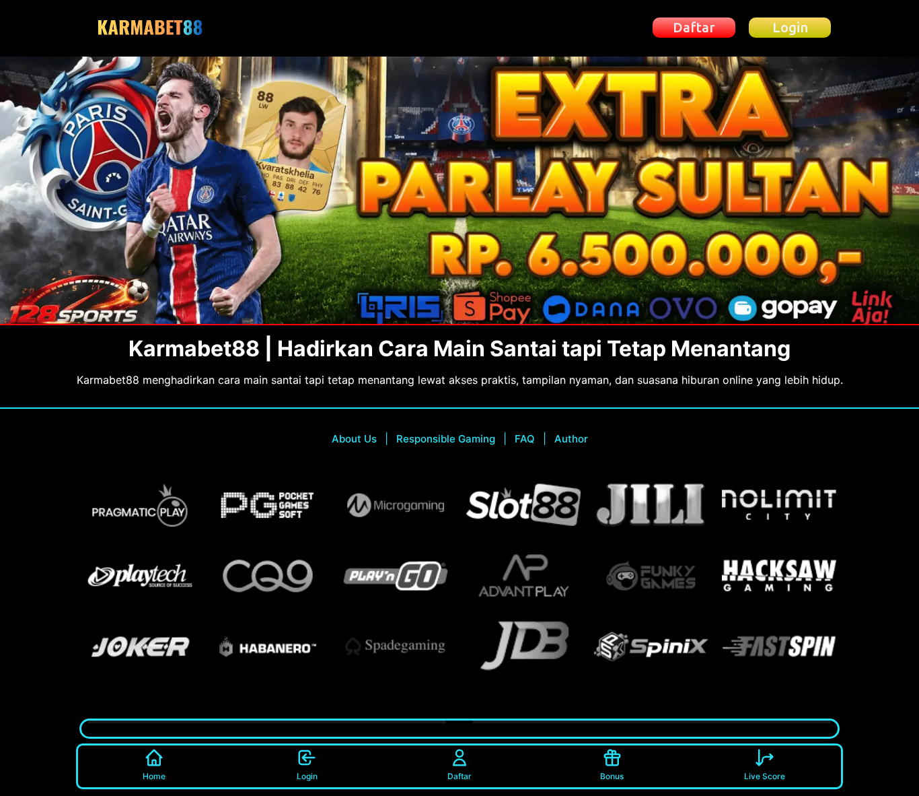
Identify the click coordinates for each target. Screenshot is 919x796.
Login (307, 776)
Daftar (459, 776)
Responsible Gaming (445, 438)
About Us (354, 438)
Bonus (612, 776)
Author (571, 438)
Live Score (764, 776)
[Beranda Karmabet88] (152, 28)
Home (154, 776)
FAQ (525, 438)
